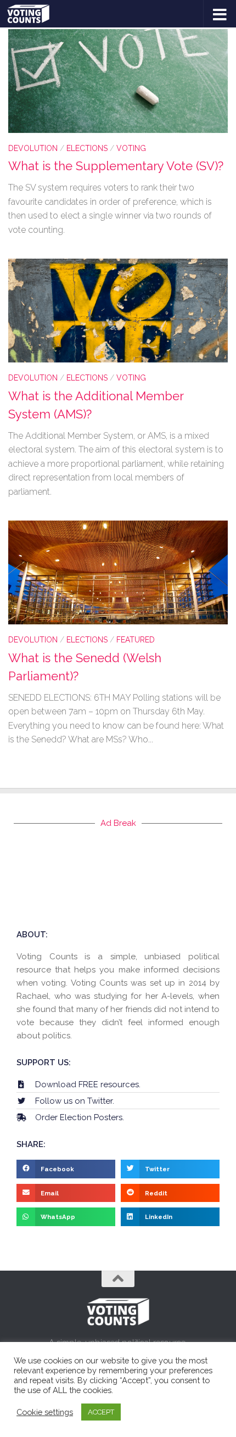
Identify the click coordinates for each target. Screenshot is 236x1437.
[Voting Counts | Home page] (35, 13)
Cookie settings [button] (44, 1412)
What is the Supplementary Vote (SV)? (115, 166)
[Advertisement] (118, 878)
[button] (65, 1169)
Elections (87, 148)
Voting (131, 148)
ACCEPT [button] (101, 1412)
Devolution (33, 148)
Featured (135, 639)
